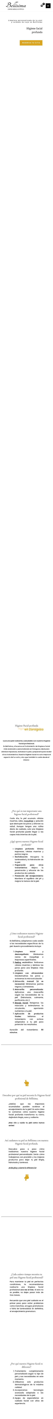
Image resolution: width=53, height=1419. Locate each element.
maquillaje (28, 821)
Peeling (18, 962)
